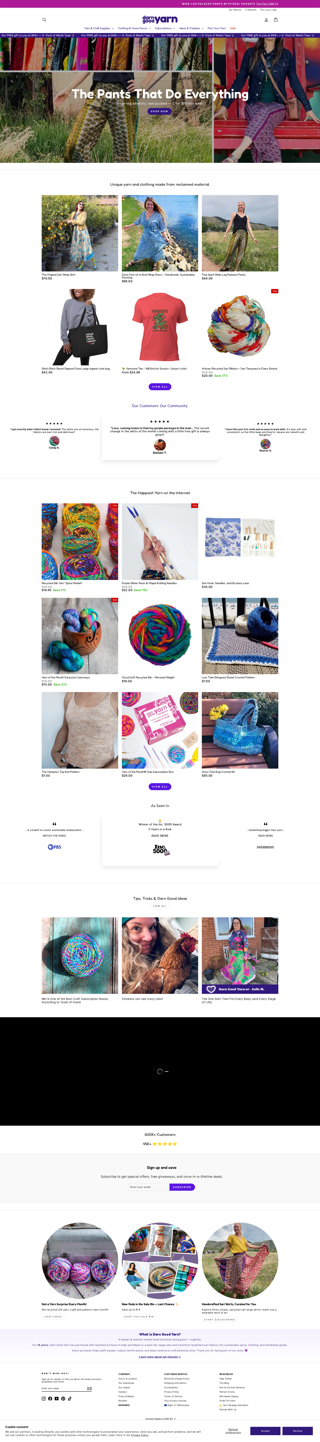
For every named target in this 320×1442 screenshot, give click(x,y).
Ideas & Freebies (190, 28)
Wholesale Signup (229, 1396)
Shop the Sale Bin (139, 1316)
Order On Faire (227, 1400)
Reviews (122, 1400)
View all (160, 386)
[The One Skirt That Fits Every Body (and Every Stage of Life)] (240, 955)
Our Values (124, 1387)
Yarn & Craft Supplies (97, 28)
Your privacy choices (175, 1400)
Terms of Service (173, 1396)
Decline (297, 1430)
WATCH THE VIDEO (54, 835)
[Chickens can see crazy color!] (160, 955)
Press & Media (126, 1396)
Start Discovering (219, 1319)
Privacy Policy (139, 1435)
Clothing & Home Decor (133, 28)
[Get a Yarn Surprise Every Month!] (80, 1261)
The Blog (224, 1383)
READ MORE (160, 835)
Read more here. (26, 1063)
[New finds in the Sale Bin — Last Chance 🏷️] (160, 1261)
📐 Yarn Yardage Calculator (234, 1405)
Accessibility (171, 1387)
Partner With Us (228, 1409)
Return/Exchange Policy (176, 1378)
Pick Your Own (217, 28)
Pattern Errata (227, 1392)
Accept (265, 1430)
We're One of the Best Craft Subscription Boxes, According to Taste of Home (75, 1000)
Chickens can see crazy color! (142, 999)
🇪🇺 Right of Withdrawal (176, 1405)
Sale (233, 28)
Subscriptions (163, 28)
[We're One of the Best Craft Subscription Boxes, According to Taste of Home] (80, 955)
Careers (122, 1392)
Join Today (53, 1316)
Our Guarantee (126, 1383)
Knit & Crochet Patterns (232, 1387)
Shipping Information (175, 1383)
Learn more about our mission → (160, 1356)
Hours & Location (127, 1378)
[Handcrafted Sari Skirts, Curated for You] (240, 1261)
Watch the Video (39, 1074)
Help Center (226, 1378)
